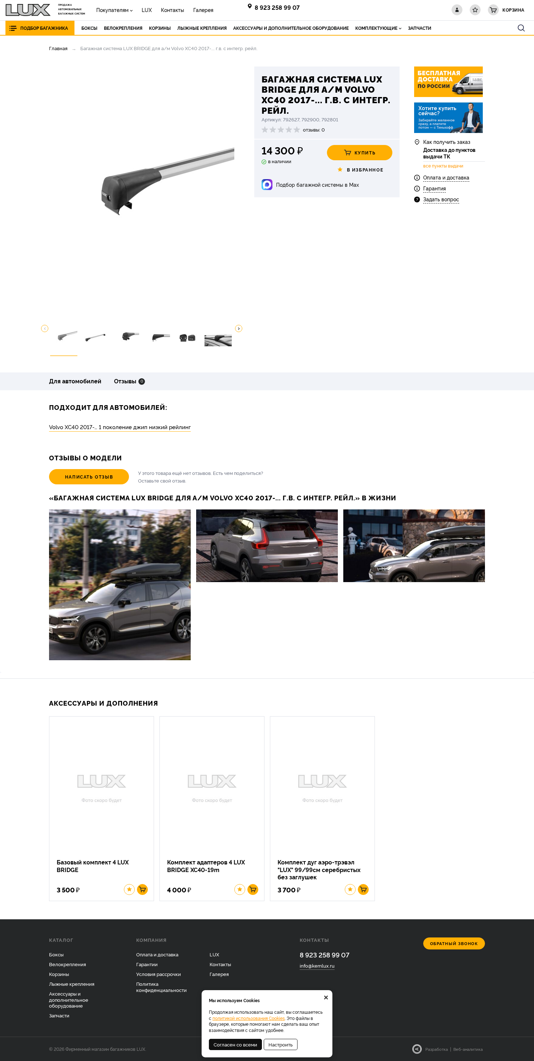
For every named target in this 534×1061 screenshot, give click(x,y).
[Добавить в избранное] (129, 889)
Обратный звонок (454, 943)
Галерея (203, 9)
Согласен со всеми (235, 1044)
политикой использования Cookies (249, 1018)
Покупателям (112, 9)
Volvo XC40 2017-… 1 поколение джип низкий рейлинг (120, 427)
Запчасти (59, 1015)
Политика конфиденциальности (161, 986)
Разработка (436, 1049)
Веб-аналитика (468, 1049)
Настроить (280, 1044)
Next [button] (238, 328)
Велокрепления (67, 964)
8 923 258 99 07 (277, 7)
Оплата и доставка (446, 177)
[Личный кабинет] (457, 9)
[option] (141, 190)
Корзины (59, 974)
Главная (58, 48)
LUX (147, 9)
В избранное (365, 169)
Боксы (56, 954)
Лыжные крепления (71, 983)
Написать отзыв (89, 476)
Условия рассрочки (158, 974)
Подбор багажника (44, 28)
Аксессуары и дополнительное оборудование (68, 999)
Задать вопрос (441, 198)
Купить (365, 152)
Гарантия (434, 188)
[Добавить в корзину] (142, 889)
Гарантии (147, 964)
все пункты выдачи (443, 166)
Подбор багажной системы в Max (317, 184)
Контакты (172, 9)
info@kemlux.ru (317, 965)
